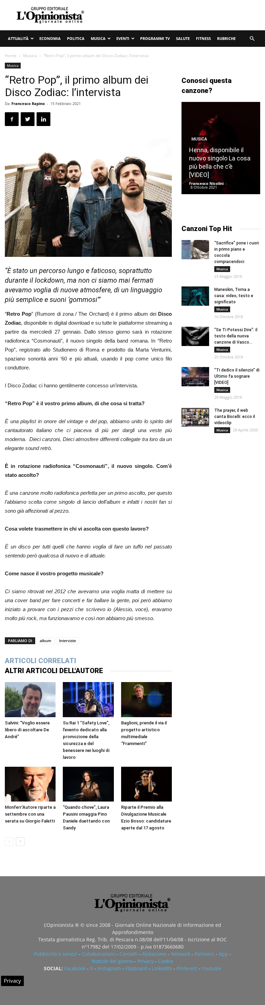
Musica (98, 38)
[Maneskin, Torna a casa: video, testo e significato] (195, 296)
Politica (76, 38)
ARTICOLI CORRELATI (40, 661)
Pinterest (187, 968)
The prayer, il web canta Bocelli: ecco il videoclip (234, 416)
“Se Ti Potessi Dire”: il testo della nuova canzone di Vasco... (235, 336)
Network (180, 954)
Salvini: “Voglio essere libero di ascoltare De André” (27, 729)
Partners (204, 954)
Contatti (128, 954)
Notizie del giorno (112, 961)
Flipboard (136, 968)
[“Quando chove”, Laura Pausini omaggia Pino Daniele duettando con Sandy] (88, 784)
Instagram (109, 968)
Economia (50, 38)
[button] (252, 38)
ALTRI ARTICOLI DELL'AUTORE (54, 671)
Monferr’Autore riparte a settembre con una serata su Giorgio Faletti (30, 814)
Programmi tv (155, 38)
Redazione (154, 954)
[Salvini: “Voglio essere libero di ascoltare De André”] (30, 699)
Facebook (75, 968)
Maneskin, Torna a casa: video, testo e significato (233, 295)
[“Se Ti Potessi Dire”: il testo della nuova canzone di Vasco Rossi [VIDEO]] (195, 336)
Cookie (165, 961)
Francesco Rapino (28, 103)
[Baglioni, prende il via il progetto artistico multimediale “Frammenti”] (146, 699)
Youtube (211, 968)
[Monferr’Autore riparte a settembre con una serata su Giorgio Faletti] (30, 784)
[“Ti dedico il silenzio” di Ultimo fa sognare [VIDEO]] (195, 376)
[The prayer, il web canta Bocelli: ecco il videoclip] (195, 417)
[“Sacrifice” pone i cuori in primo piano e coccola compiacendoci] (195, 249)
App (223, 954)
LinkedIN (162, 968)
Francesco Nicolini (206, 183)
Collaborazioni (98, 954)
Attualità (18, 38)
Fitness (203, 38)
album (45, 640)
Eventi (122, 38)
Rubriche (226, 38)
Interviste (67, 640)
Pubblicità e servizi (55, 954)
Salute (183, 38)
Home (11, 56)
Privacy (145, 961)
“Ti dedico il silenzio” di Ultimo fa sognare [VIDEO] (236, 376)
